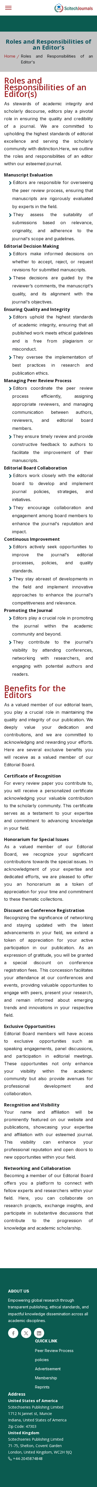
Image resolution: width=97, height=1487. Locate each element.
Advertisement (48, 1368)
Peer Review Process (54, 1350)
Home (9, 56)
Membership (46, 1378)
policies (42, 1359)
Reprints (42, 1387)
